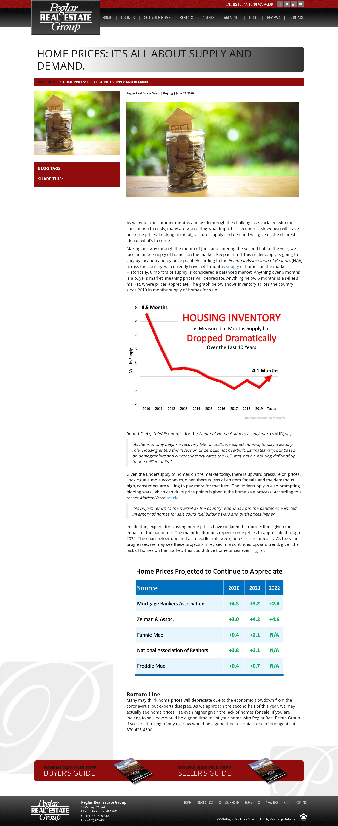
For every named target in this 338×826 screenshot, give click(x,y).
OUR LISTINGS (205, 802)
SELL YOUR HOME (157, 17)
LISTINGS (128, 17)
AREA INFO (232, 17)
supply (232, 266)
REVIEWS (273, 17)
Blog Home (47, 82)
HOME (107, 17)
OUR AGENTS (252, 802)
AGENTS (208, 17)
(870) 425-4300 (261, 4)
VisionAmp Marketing (282, 819)
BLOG (253, 17)
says (289, 433)
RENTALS (186, 17)
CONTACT (296, 17)
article (172, 498)
